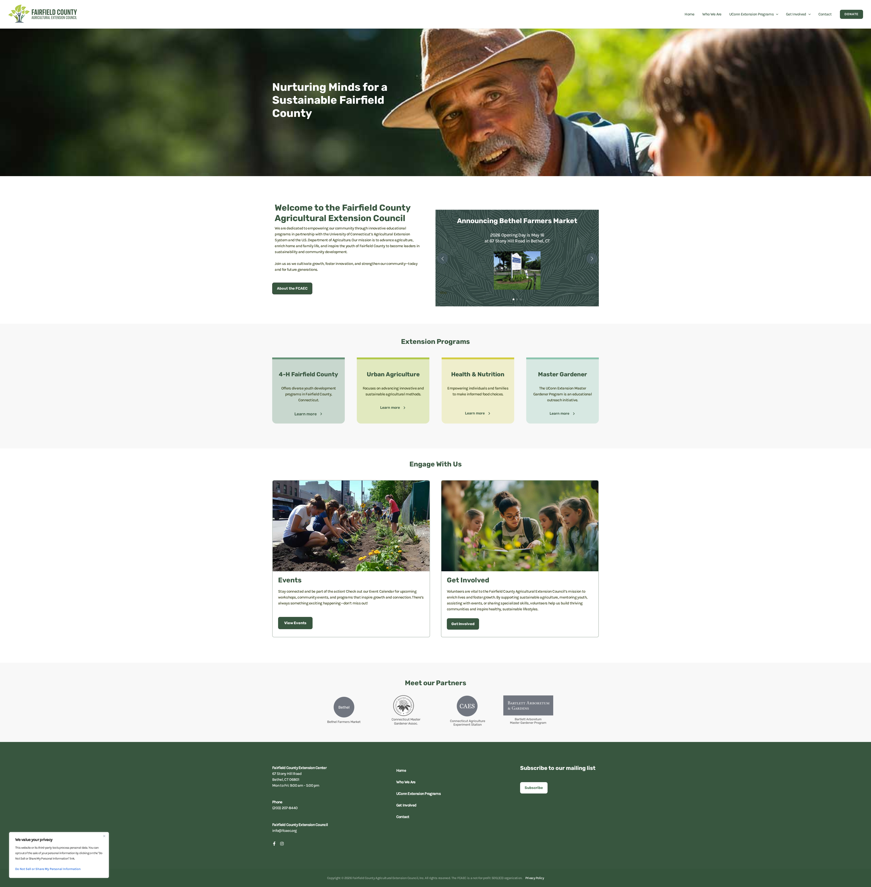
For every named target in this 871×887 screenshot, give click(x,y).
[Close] (104, 836)
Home (401, 770)
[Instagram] (282, 844)
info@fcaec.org (284, 830)
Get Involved (406, 805)
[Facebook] (274, 844)
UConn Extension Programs (418, 793)
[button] (776, 14)
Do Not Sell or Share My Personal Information (48, 869)
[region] (59, 855)
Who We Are (406, 782)
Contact (402, 816)
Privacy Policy (534, 878)
